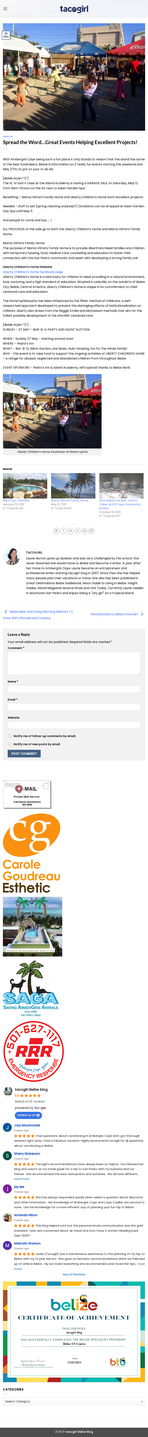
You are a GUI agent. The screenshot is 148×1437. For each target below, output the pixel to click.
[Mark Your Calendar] (25, 486)
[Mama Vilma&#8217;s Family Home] (73, 486)
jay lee (19, 1187)
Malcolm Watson (27, 1243)
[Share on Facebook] (63, 531)
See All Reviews (74, 1274)
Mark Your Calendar (16, 500)
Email (13, 700)
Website (13, 718)
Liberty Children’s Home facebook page (33, 272)
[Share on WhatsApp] (56, 531)
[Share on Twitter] (70, 531)
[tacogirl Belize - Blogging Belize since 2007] (74, 8)
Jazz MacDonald (27, 1125)
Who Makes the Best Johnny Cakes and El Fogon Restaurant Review (120, 504)
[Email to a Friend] (77, 531)
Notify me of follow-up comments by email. (45, 736)
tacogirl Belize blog (31, 1089)
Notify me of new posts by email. (37, 744)
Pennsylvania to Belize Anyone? (115, 614)
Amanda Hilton (25, 1215)
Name (13, 682)
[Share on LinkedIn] (91, 531)
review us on (26, 1115)
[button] (5, 8)
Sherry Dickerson (27, 1153)
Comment (16, 648)
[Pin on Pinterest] (84, 531)
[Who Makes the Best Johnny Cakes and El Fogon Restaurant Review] (121, 486)
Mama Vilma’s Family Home (69, 500)
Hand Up (8, 136)
